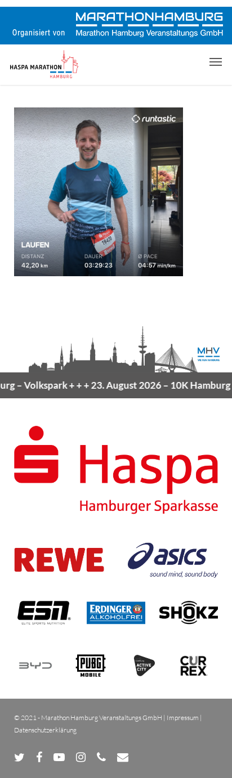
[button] (215, 61)
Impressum (183, 717)
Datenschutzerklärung (45, 730)
